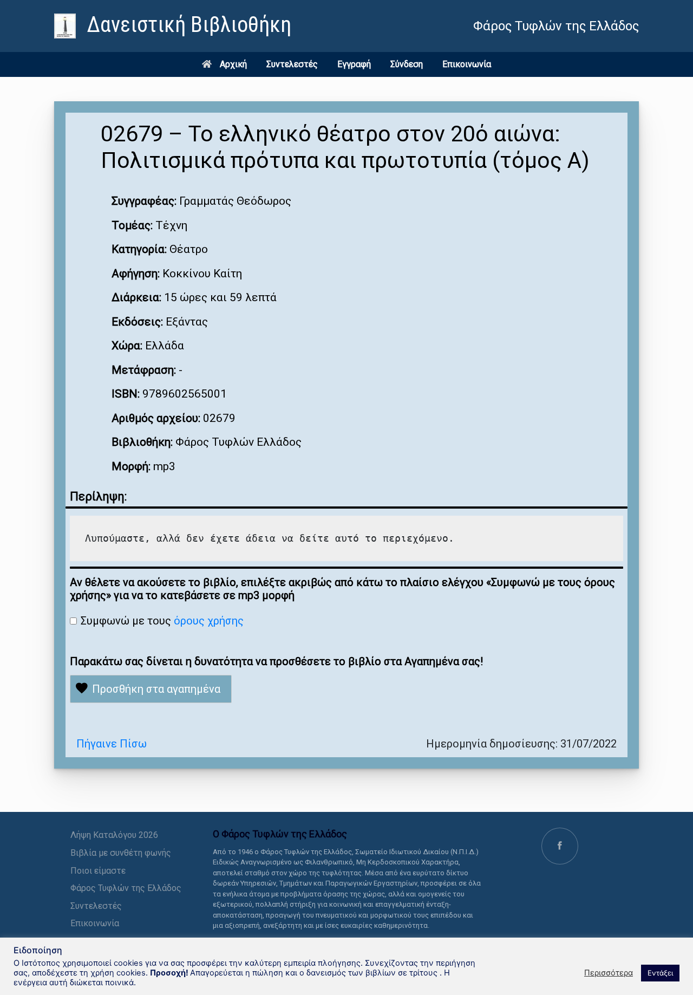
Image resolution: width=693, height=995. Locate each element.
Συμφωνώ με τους (162, 620)
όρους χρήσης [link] (209, 620)
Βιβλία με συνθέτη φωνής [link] (120, 853)
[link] (172, 26)
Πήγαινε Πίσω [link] (111, 743)
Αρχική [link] (233, 64)
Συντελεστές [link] (292, 64)
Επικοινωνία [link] (466, 64)
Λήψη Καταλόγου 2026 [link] (114, 835)
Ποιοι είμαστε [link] (98, 871)
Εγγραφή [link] (354, 64)
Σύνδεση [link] (406, 64)
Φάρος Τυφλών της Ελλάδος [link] (125, 888)
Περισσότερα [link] (608, 973)
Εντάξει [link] (660, 972)
